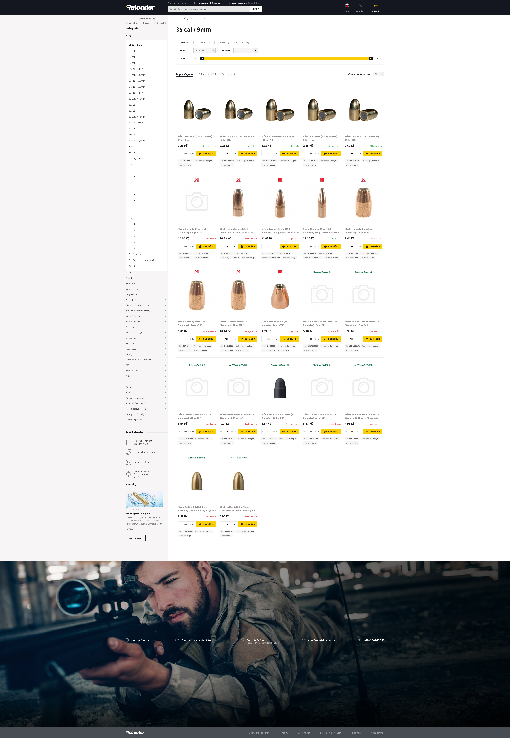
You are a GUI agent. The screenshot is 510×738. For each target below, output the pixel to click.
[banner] (135, 732)
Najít (256, 9)
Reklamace (355, 732)
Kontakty (283, 732)
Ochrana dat (304, 732)
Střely (185, 18)
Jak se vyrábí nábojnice (138, 513)
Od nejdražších (230, 74)
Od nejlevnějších (208, 74)
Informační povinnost (330, 732)
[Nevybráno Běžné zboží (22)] (204, 50)
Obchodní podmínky (259, 732)
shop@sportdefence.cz (208, 3)
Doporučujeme (184, 74)
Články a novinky (147, 18)
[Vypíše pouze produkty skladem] (245, 50)
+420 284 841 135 (239, 3)
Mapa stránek (377, 732)
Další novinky (135, 538)
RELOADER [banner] (140, 7)
